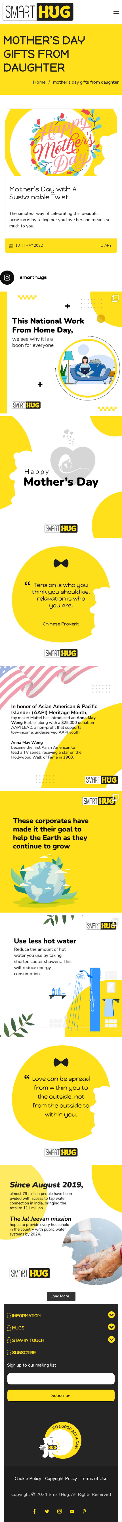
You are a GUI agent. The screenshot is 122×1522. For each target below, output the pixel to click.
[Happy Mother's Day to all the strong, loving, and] (61, 477)
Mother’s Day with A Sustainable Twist (43, 193)
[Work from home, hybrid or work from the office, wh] (61, 352)
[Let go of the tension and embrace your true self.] (61, 602)
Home (39, 82)
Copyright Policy (61, 1478)
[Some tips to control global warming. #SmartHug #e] (61, 976)
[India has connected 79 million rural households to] (61, 1226)
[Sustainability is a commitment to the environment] (61, 852)
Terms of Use (94, 1478)
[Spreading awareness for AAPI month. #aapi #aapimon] (61, 727)
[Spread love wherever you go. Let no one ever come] (61, 1101)
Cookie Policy (28, 1478)
